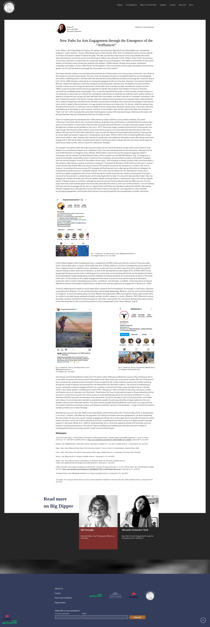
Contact (58, 593)
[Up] (203, 620)
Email (84, 613)
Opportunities (60, 602)
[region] (98, 522)
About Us (59, 588)
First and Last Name (62, 613)
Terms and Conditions (63, 598)
